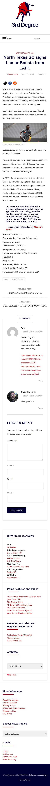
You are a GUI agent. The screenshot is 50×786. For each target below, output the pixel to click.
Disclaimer (7, 714)
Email (10, 479)
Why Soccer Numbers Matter (19, 613)
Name (10, 466)
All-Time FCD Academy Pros (19, 605)
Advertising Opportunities (14, 708)
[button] (5, 83)
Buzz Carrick (13, 74)
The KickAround (10, 703)
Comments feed (10, 757)
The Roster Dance (15, 602)
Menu (8, 38)
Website (10, 492)
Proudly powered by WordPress (16, 775)
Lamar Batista (17, 279)
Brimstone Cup (9, 711)
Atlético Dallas (13, 558)
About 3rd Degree (10, 700)
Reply (40, 380)
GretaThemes (25, 780)
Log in (5, 751)
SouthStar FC (13, 578)
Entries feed (8, 754)
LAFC (6, 279)
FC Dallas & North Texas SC (19, 635)
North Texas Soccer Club (18, 567)
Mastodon (11, 675)
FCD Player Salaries (16, 608)
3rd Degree (25, 25)
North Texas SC (23, 53)
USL (32, 53)
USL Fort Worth (14, 561)
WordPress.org (9, 759)
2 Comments (41, 74)
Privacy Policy (9, 705)
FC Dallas (11, 547)
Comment (12, 440)
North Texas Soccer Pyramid (19, 610)
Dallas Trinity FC (14, 553)
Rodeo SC (11, 572)
